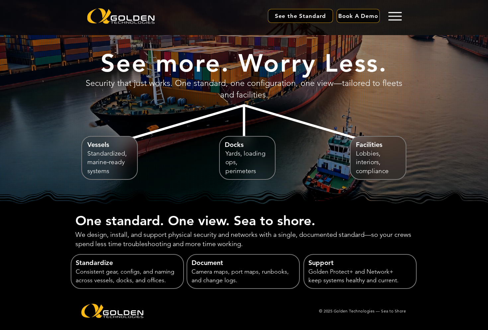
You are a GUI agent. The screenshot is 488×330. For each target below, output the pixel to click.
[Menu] (395, 16)
